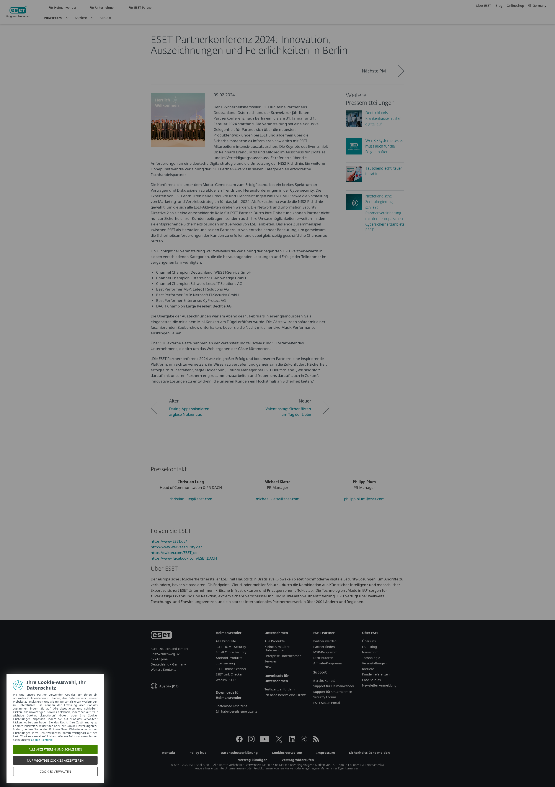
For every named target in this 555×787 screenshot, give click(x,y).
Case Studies (371, 680)
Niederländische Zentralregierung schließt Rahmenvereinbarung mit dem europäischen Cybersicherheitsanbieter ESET (385, 213)
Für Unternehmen (103, 7)
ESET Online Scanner (231, 669)
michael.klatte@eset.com (277, 498)
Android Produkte (229, 658)
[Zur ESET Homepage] (18, 11)
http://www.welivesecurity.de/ (176, 546)
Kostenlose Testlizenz (231, 706)
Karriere (81, 17)
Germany (539, 5)
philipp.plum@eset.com (364, 498)
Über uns (369, 641)
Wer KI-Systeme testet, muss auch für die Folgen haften (384, 146)
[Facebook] (239, 741)
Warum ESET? (226, 680)
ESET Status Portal (326, 702)
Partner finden (324, 646)
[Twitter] (279, 741)
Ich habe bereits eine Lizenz (236, 711)
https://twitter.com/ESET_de (174, 552)
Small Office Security (231, 652)
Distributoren (323, 658)
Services (270, 661)
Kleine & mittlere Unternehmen (276, 648)
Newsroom (53, 17)
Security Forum (324, 697)
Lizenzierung (225, 663)
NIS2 (268, 667)
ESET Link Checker (229, 674)
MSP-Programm (325, 652)
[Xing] (304, 741)
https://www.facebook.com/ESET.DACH (184, 558)
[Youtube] (264, 741)
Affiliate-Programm (327, 663)
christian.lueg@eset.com (191, 498)
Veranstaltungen (374, 663)
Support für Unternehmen (332, 691)
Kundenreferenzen (376, 674)
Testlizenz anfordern (279, 689)
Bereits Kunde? (324, 680)
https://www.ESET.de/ (169, 541)
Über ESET (483, 5)
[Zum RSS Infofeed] (316, 741)
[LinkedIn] (292, 741)
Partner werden (324, 641)
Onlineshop (515, 5)
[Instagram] (251, 741)
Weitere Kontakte (163, 669)
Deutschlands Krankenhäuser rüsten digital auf (383, 118)
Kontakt (105, 17)
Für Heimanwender (63, 7)
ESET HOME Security (231, 646)
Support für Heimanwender (333, 686)
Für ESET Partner (141, 7)
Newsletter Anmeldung (379, 685)
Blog (498, 5)
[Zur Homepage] (161, 636)
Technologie (371, 658)
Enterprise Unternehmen (282, 656)
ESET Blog (369, 646)
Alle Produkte (226, 641)
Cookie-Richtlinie (41, 740)
